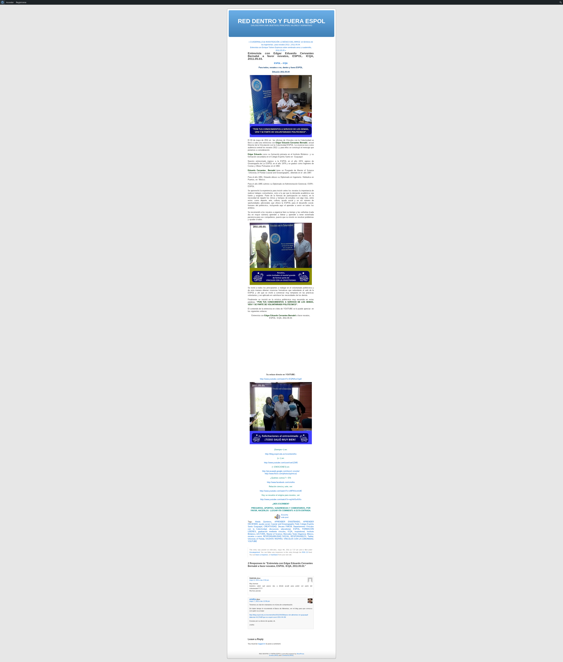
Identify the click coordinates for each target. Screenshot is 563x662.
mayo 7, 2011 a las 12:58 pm (259, 601)
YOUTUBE (252, 541)
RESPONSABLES (298, 536)
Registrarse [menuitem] (21, 2)
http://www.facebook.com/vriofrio (281, 482)
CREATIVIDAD (270, 527)
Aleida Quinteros (263, 522)
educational (286, 529)
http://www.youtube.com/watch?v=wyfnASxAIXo (280, 499)
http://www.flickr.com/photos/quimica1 (281, 474)
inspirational (300, 532)
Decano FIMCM (285, 527)
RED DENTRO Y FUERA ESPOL (281, 21)
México (310, 534)
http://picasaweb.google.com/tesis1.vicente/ (281, 471)
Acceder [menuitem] (10, 2)
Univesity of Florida (256, 539)
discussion (273, 529)
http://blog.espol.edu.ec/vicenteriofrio (280, 454)
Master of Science (274, 534)
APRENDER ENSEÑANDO (287, 522)
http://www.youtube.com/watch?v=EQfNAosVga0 (281, 379)
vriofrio (252, 599)
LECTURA (260, 534)
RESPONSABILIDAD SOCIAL (276, 536)
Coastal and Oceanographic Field (285, 524)
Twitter (310, 536)
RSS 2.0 (305, 552)
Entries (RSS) (273, 655)
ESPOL (296, 529)
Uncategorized (254, 552)
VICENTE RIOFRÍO (274, 539)
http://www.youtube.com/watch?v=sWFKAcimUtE (281, 491)
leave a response (262, 555)
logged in (262, 644)
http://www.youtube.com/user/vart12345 (281, 463)
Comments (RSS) (287, 655)
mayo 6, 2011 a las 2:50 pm (259, 580)
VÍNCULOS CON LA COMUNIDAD (298, 539)
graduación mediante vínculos (272, 532)
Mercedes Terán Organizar (294, 534)
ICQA (290, 532)
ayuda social (264, 524)
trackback (274, 555)
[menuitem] (2, 2)
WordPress (300, 654)
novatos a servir (255, 536)
